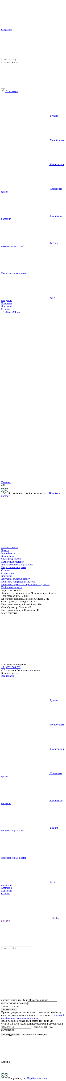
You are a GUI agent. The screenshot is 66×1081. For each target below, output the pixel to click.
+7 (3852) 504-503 (11, 311)
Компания (6, 303)
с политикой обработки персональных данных (33, 1016)
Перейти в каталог (37, 1078)
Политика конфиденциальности (18, 581)
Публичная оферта (11, 587)
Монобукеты (56, 140)
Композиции (56, 164)
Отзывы (5, 309)
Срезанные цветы (11, 559)
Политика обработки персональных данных (25, 584)
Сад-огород (7, 573)
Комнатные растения (12, 561)
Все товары (11, 91)
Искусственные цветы (13, 273)
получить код (9, 1009)
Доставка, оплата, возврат (15, 578)
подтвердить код (11, 1034)
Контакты (6, 306)
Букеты (53, 115)
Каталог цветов (9, 547)
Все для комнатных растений (17, 564)
